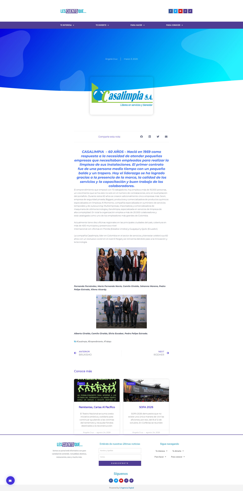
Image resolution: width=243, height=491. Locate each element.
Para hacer (136, 25)
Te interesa (66, 25)
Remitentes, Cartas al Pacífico (97, 407)
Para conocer (173, 25)
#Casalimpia (81, 341)
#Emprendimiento (95, 341)
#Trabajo (107, 341)
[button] (10, 480)
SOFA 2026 (146, 407)
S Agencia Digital (126, 488)
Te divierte (101, 25)
